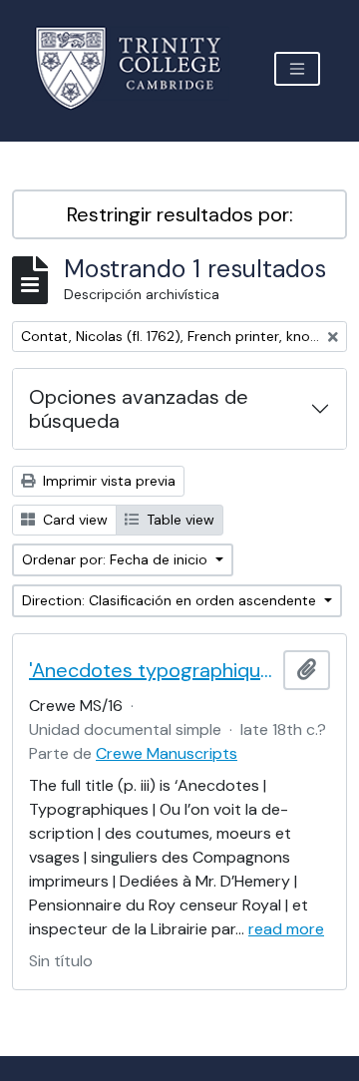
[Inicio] (140, 68)
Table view (178, 520)
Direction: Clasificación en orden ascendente (171, 600)
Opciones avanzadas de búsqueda (138, 409)
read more (286, 928)
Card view (73, 520)
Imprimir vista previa (107, 481)
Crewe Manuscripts (166, 753)
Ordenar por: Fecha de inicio (116, 559)
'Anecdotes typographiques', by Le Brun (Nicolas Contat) (152, 670)
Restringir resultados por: (180, 214)
